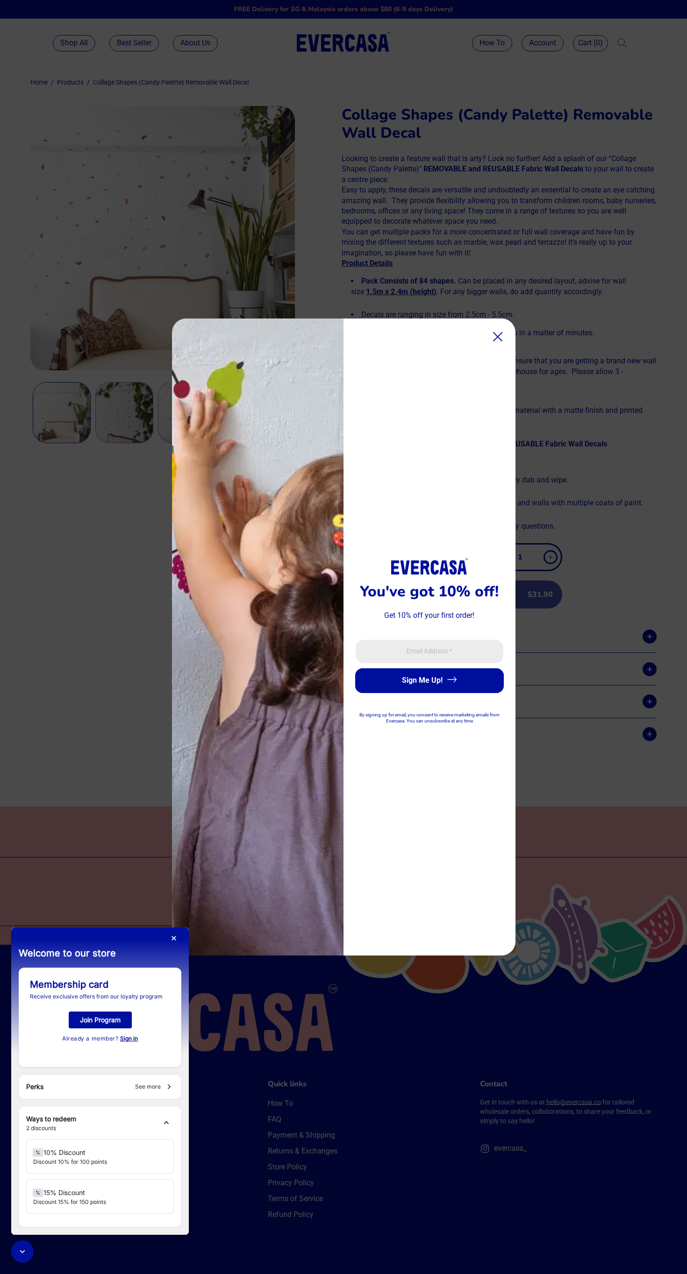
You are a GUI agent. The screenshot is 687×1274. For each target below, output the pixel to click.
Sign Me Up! (422, 680)
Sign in (129, 1038)
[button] (100, 1123)
